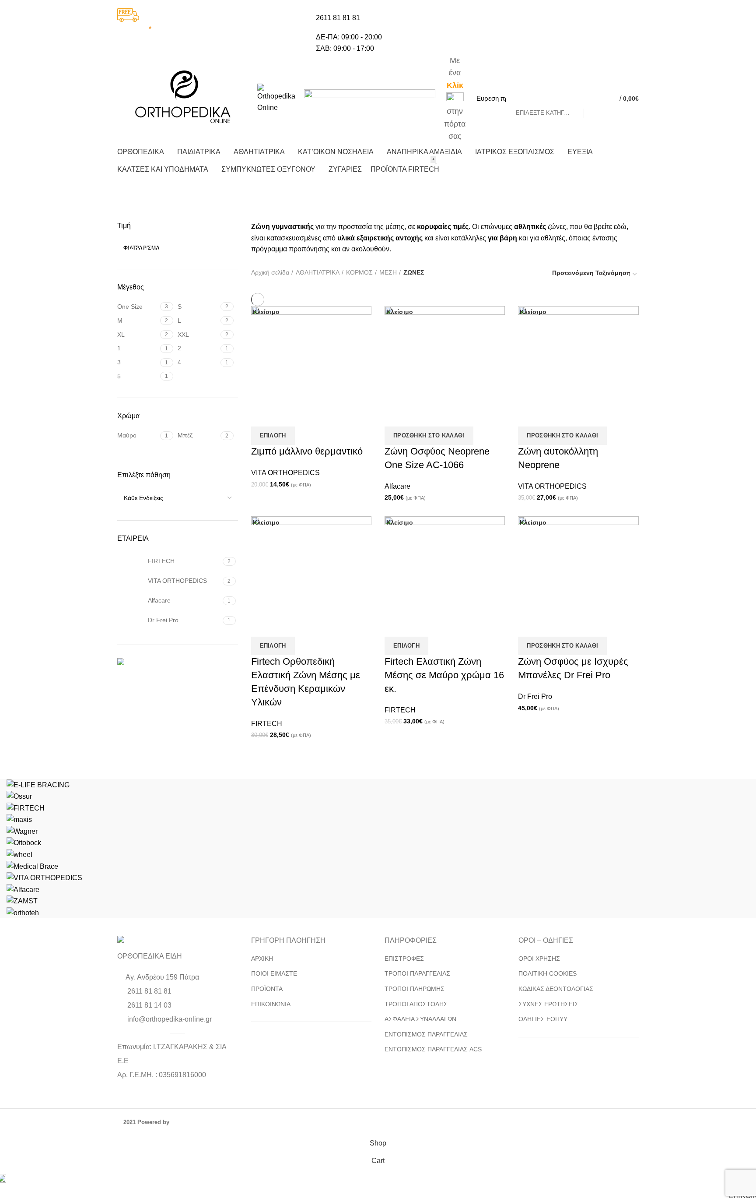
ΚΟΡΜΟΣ (359, 272)
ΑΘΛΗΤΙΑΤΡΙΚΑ (318, 272)
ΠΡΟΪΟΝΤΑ (267, 988)
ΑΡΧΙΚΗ (262, 958)
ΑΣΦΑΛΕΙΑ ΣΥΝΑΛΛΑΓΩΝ (420, 1018)
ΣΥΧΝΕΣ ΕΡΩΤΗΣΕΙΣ (548, 1004)
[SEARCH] (595, 98)
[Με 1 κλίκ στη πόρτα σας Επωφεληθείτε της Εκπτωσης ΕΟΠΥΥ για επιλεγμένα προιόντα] (177, 663)
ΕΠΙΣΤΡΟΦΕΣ (404, 958)
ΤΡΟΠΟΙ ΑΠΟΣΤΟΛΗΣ (416, 1004)
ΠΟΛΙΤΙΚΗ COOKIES (547, 973)
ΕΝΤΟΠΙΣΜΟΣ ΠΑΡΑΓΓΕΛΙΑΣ (426, 1034)
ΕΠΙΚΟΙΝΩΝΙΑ (270, 1004)
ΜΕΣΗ (388, 272)
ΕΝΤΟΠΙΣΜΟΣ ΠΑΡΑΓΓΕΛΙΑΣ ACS (433, 1049)
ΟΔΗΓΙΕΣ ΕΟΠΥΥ (542, 1018)
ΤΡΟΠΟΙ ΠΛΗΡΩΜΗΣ (414, 988)
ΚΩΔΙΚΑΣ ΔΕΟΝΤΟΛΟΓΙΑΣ (555, 988)
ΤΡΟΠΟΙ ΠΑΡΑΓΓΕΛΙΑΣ (417, 973)
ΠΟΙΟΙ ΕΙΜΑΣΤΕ (274, 973)
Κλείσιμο (399, 312)
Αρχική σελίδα (270, 272)
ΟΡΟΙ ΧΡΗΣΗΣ (539, 958)
